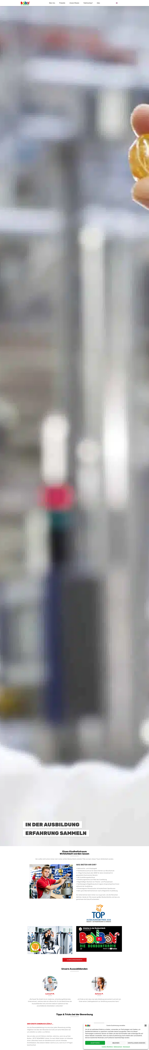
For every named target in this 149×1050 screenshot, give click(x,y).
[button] (145, 1025)
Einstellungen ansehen (136, 1043)
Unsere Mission (74, 3)
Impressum (126, 1047)
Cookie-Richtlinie (107, 1047)
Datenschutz (118, 1047)
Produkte (62, 3)
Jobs (98, 3)
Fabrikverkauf (88, 3)
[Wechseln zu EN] (116, 3)
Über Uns (52, 3)
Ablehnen (115, 1043)
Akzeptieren (95, 1043)
